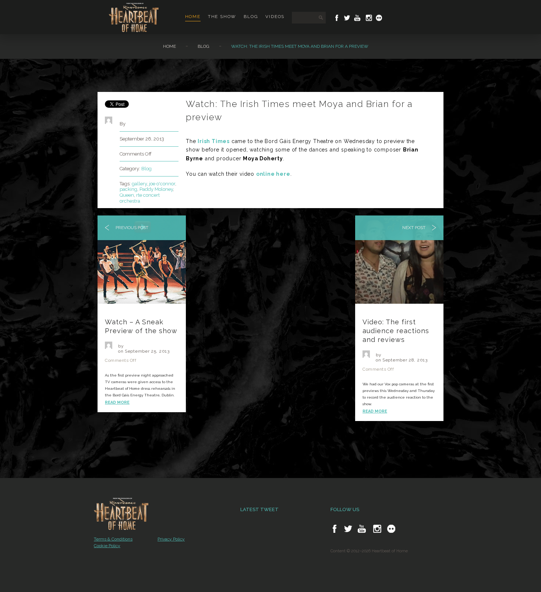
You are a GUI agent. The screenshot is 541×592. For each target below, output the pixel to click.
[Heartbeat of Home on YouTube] (362, 529)
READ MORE (117, 402)
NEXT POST (414, 227)
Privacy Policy (171, 539)
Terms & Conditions (113, 539)
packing (128, 189)
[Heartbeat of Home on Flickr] (391, 529)
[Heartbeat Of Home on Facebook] (336, 18)
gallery (139, 183)
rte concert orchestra (140, 198)
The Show (222, 16)
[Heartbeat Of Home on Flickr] (379, 18)
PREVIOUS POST (131, 227)
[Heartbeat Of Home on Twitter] (347, 18)
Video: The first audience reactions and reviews (396, 330)
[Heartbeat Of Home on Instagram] (368, 18)
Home (193, 16)
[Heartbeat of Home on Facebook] (334, 529)
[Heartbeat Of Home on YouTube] (357, 18)
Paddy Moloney (156, 189)
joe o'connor (162, 183)
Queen (127, 195)
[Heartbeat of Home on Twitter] (348, 529)
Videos (274, 16)
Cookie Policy (107, 545)
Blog (251, 16)
